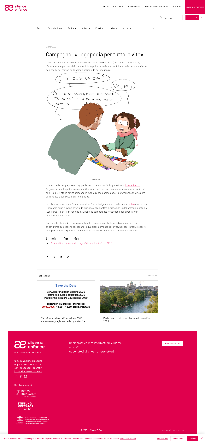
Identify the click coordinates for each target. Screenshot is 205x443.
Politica (72, 28)
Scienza (85, 28)
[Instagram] (25, 376)
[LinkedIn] (16, 376)
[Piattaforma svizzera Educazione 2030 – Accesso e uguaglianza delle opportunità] (66, 297)
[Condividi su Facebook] (47, 256)
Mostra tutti (153, 275)
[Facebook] (20, 376)
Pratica (99, 28)
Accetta (192, 438)
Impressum (166, 430)
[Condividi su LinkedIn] (61, 256)
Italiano (113, 28)
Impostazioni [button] (162, 438)
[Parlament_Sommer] (129, 297)
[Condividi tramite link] (67, 256)
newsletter (106, 351)
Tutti (39, 28)
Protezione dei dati (177, 430)
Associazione (55, 28)
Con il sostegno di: (23, 385)
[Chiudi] (201, 438)
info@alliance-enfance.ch (28, 371)
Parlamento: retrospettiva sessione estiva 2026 (126, 319)
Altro (125, 28)
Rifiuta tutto (178, 438)
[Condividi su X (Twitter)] (54, 256)
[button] (154, 28)
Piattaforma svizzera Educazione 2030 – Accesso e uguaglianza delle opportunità (62, 319)
